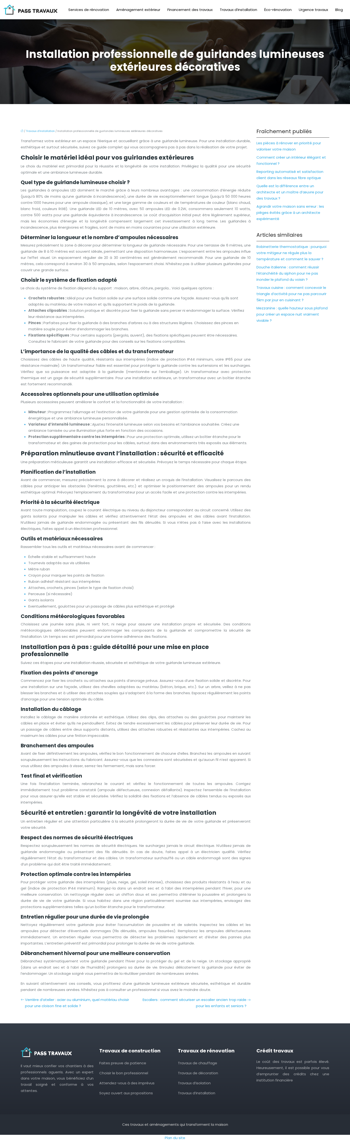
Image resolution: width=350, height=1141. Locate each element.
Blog (339, 9)
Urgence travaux (313, 9)
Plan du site (175, 1137)
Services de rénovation (88, 9)
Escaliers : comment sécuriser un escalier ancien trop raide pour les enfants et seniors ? (194, 1002)
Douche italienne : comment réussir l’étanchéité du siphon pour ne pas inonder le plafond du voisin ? (287, 273)
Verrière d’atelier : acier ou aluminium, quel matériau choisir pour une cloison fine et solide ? (77, 1002)
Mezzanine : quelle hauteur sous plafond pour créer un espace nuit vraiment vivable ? (292, 314)
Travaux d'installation (40, 131)
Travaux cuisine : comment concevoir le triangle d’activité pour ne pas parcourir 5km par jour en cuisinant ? (291, 293)
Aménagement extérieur (138, 9)
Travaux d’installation (238, 9)
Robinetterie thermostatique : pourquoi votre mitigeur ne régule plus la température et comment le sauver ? (291, 252)
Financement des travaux (190, 9)
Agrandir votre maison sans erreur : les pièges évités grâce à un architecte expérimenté (290, 212)
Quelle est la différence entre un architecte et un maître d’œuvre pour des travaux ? (289, 192)
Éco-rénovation (278, 9)
